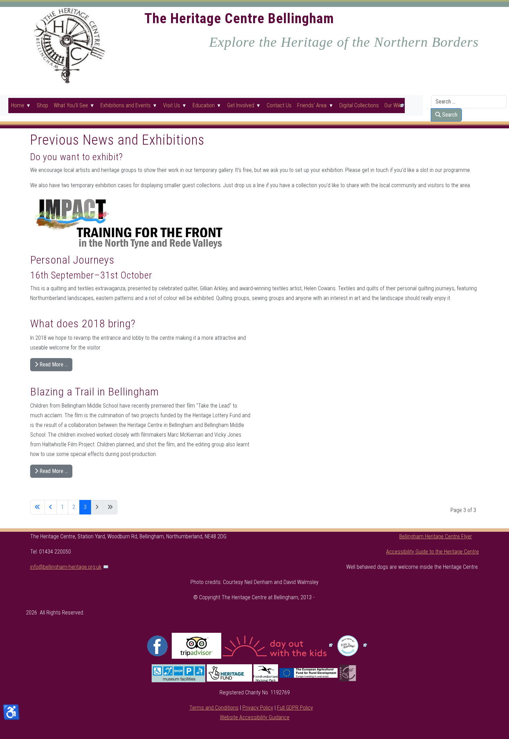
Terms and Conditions (214, 707)
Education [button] (204, 105)
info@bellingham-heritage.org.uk (65, 567)
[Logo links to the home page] (69, 45)
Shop (42, 105)
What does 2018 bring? (82, 323)
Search (449, 114)
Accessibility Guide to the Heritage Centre (432, 551)
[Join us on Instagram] (196, 645)
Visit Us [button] (171, 105)
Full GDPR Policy (295, 707)
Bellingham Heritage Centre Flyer (435, 536)
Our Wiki (393, 105)
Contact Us (279, 105)
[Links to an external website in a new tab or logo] (351, 645)
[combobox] (469, 101)
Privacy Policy (257, 707)
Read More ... (53, 364)
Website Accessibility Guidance (254, 717)
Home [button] (17, 105)
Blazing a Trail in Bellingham (94, 391)
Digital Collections (359, 105)
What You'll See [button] (71, 105)
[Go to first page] (37, 507)
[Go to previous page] (50, 507)
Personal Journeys (72, 259)
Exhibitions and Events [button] (125, 105)
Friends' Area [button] (312, 105)
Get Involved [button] (240, 105)
